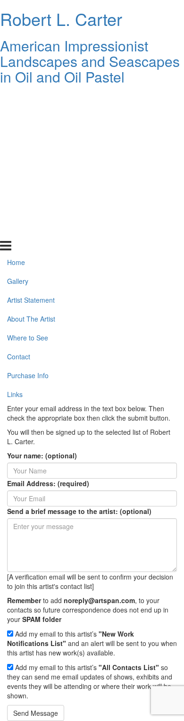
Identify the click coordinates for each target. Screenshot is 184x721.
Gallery (17, 117)
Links (15, 230)
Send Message (35, 713)
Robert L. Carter (61, 19)
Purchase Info (28, 211)
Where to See (27, 174)
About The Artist (31, 155)
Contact (18, 193)
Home (16, 98)
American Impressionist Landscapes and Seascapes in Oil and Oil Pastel (90, 61)
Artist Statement (31, 136)
